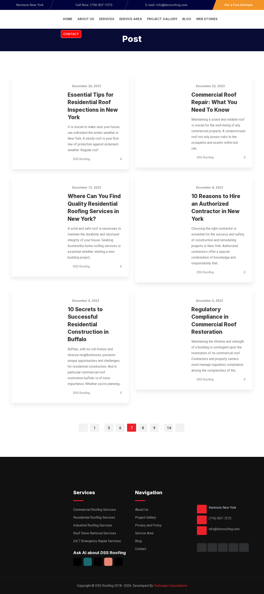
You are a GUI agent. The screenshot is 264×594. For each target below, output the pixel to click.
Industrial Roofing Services (92, 525)
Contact (71, 34)
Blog (186, 19)
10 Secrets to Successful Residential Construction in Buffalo (88, 324)
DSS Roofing (81, 159)
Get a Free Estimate (238, 5)
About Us (85, 19)
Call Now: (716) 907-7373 (93, 5)
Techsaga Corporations (170, 586)
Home (67, 19)
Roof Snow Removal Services (94, 533)
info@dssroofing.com (224, 529)
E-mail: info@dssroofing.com (166, 5)
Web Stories (207, 19)
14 (169, 428)
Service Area (130, 19)
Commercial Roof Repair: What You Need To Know (214, 102)
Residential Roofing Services (94, 517)
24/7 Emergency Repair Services (97, 541)
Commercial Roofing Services (94, 510)
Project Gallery (162, 19)
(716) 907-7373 (220, 518)
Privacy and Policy (148, 525)
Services (106, 19)
